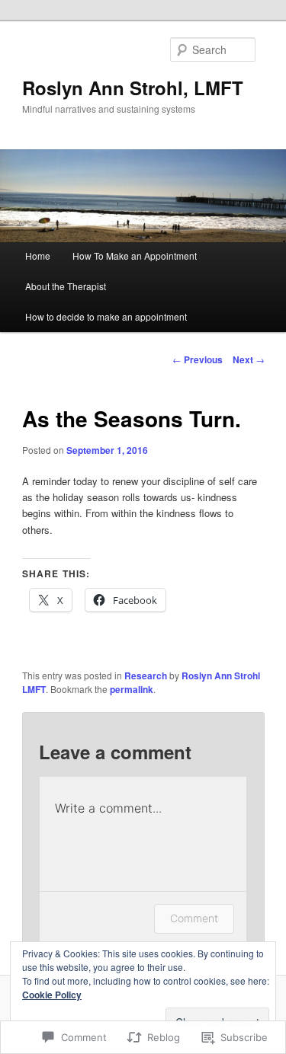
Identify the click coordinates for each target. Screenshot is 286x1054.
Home (37, 255)
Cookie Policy (52, 994)
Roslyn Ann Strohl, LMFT (132, 88)
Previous (197, 359)
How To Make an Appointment (134, 255)
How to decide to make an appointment (106, 316)
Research (145, 675)
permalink (131, 689)
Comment (194, 918)
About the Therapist (65, 285)
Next (249, 359)
